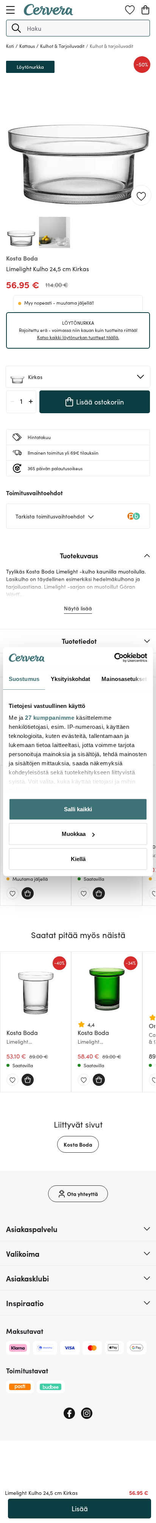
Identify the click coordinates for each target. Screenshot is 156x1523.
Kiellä (78, 858)
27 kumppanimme (49, 717)
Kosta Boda (78, 1144)
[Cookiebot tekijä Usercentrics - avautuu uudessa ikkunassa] (114, 658)
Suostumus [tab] (24, 678)
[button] (16, 28)
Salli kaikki (78, 809)
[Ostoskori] (145, 10)
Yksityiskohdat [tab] (70, 678)
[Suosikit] (130, 10)
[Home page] (48, 13)
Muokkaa (74, 834)
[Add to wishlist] (141, 195)
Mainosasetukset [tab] (124, 678)
